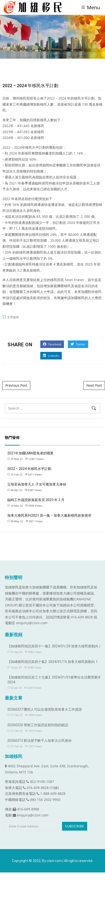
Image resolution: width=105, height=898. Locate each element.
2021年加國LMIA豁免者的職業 (30, 453)
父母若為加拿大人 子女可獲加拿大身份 (36, 484)
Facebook (54, 344)
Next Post (94, 385)
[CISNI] (34, 7)
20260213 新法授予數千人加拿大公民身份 (39, 740)
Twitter (80, 344)
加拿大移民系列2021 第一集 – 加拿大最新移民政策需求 (49, 515)
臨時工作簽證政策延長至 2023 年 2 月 (35, 500)
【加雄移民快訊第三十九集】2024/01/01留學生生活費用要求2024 (54, 679)
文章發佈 (13, 317)
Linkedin (53, 356)
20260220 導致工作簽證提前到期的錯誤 (37, 725)
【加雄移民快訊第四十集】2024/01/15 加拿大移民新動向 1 (52, 662)
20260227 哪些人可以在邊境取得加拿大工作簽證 (44, 709)
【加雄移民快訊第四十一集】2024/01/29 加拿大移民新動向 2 (54, 646)
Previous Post (16, 385)
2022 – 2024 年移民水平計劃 (29, 469)
